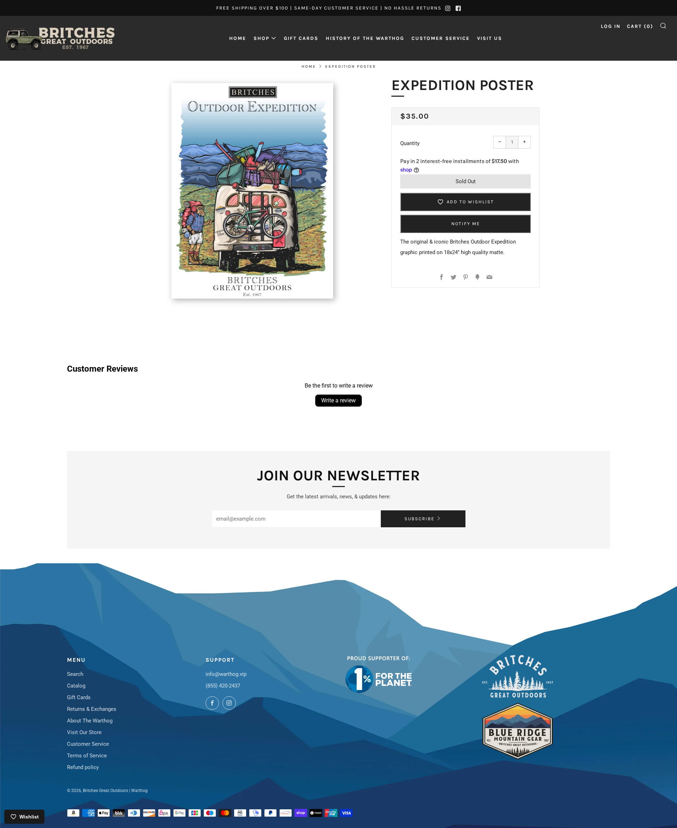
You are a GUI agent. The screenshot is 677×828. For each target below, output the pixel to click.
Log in (611, 26)
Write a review (338, 400)
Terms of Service (87, 755)
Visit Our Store (84, 732)
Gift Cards (301, 38)
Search (75, 674)
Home (237, 38)
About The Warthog (89, 721)
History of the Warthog (365, 38)
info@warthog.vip (226, 674)
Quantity (410, 143)
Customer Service (440, 38)
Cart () (640, 26)
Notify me (465, 223)
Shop (261, 38)
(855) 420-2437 (223, 686)
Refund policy (83, 767)
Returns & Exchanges (91, 709)
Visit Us (489, 38)
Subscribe (419, 518)
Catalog (76, 686)
